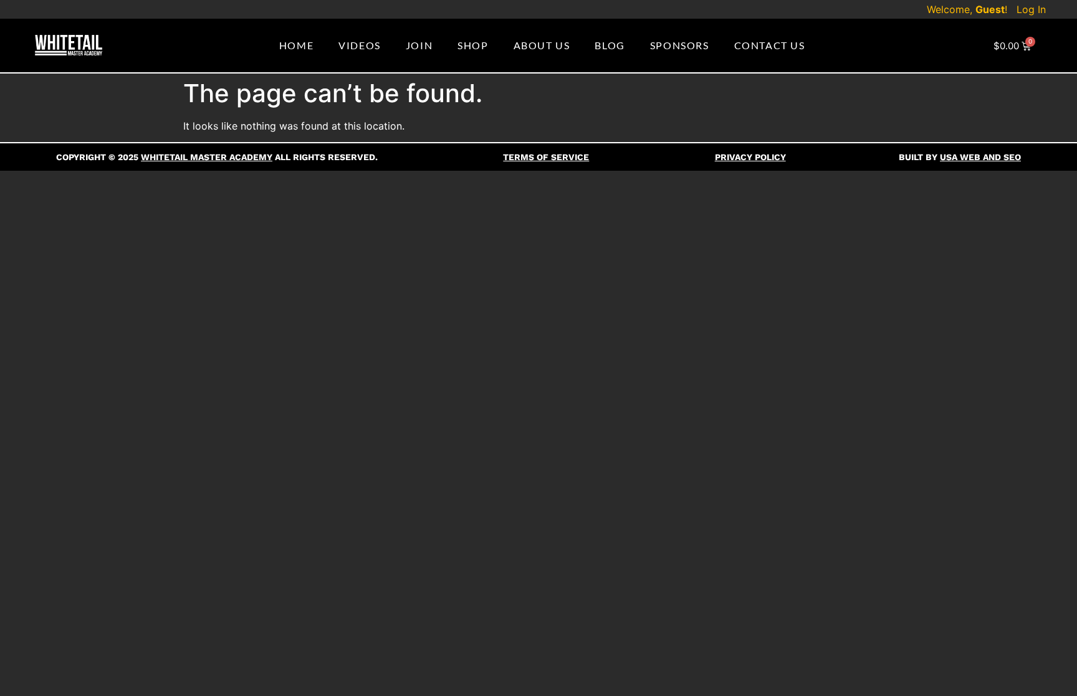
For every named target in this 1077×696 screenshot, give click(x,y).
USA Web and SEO (980, 157)
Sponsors (679, 45)
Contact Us (769, 45)
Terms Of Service (546, 157)
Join (419, 45)
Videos (359, 45)
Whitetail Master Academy (206, 157)
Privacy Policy (750, 157)
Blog (610, 45)
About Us (542, 45)
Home (296, 45)
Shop (472, 45)
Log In (1031, 9)
